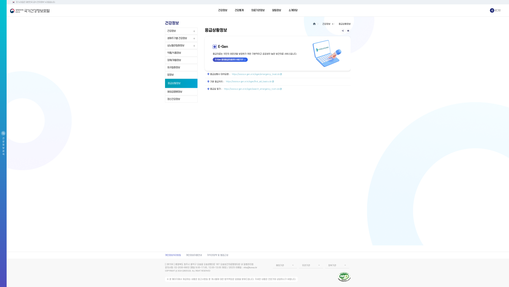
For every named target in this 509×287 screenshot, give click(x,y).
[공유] (342, 31)
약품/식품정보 (174, 53)
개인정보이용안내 (194, 255)
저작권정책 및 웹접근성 (217, 255)
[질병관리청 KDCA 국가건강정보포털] (30, 10)
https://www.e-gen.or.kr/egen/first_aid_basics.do (248, 81)
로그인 (498, 10)
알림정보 (276, 10)
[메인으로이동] (314, 24)
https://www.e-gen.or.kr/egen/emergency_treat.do (255, 74)
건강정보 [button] (326, 24)
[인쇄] (348, 31)
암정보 (170, 74)
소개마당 (293, 10)
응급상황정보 (174, 83)
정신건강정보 (173, 99)
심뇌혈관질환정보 (175, 45)
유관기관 (306, 265)
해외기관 (280, 265)
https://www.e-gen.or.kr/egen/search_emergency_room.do (251, 89)
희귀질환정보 (173, 67)
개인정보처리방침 (173, 255)
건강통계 (239, 10)
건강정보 (222, 10)
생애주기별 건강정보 (177, 38)
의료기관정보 (258, 10)
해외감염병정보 (174, 91)
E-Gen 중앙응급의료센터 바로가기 (229, 59)
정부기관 (332, 265)
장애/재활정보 (174, 60)
